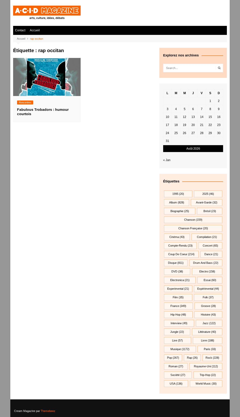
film (178, 297)
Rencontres (25, 102)
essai (210, 280)
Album (176, 202)
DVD (177, 271)
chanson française (193, 228)
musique (179, 349)
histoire (208, 314)
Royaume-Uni (206, 366)
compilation (207, 236)
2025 (208, 193)
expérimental (208, 288)
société (177, 374)
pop (173, 357)
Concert (210, 245)
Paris (210, 349)
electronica (180, 280)
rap (192, 357)
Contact (20, 30)
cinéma (176, 236)
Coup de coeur (181, 254)
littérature (207, 331)
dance (211, 254)
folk (208, 297)
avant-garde (206, 202)
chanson (193, 219)
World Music (206, 383)
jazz (209, 323)
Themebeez (48, 410)
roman (176, 366)
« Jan (166, 160)
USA (176, 383)
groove (208, 306)
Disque (176, 262)
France (178, 306)
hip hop (178, 314)
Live (177, 340)
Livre (207, 340)
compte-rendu (180, 245)
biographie (179, 211)
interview (179, 323)
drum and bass (205, 262)
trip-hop (208, 374)
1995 (178, 193)
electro (207, 271)
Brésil (209, 211)
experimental (178, 288)
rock (212, 357)
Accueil (35, 30)
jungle (177, 331)
